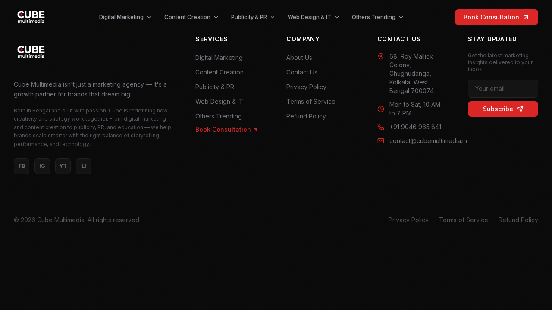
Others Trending (373, 16)
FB (22, 166)
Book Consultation (491, 17)
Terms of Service (311, 101)
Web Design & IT (309, 16)
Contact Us (301, 72)
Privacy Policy (306, 86)
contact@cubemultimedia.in (418, 140)
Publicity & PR (249, 16)
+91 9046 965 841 (415, 126)
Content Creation (187, 16)
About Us (299, 57)
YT (63, 166)
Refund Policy (306, 116)
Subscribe (498, 108)
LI (84, 166)
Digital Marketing (121, 16)
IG (42, 166)
